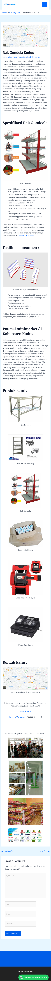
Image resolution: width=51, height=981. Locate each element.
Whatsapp (30, 235)
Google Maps (25, 711)
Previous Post (8, 851)
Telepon (21, 235)
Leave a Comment (10, 57)
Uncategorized (25, 57)
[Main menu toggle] (44, 4)
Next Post (45, 851)
